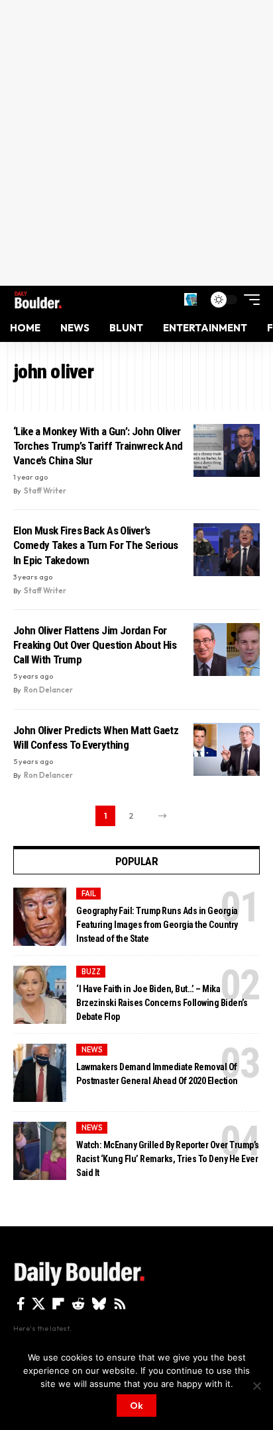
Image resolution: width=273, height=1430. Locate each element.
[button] (190, 299)
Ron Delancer (48, 689)
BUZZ (91, 971)
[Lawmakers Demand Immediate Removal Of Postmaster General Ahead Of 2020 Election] (39, 1073)
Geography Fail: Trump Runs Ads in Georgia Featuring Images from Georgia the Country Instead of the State (157, 924)
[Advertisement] (136, 143)
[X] (38, 1303)
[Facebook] (20, 1303)
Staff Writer (45, 490)
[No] (256, 1385)
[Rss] (120, 1303)
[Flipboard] (58, 1303)
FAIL (89, 893)
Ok (136, 1405)
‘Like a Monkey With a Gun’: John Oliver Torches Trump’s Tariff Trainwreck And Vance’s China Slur (98, 446)
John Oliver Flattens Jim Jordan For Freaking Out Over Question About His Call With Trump (94, 645)
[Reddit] (78, 1303)
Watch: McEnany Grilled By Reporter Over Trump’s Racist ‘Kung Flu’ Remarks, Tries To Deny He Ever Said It (167, 1159)
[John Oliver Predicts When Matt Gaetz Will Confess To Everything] (226, 749)
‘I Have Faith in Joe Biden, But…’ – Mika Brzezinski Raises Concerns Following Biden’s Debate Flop (161, 1003)
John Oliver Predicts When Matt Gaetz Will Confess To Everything (95, 737)
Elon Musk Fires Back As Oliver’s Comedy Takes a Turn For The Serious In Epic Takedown (95, 545)
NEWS (92, 1049)
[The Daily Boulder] (38, 300)
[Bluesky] (99, 1303)
